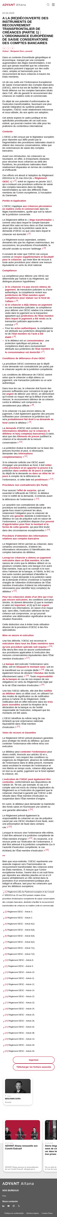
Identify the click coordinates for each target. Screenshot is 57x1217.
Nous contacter (10, 1201)
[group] (17, 1091)
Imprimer (34, 1060)
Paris (4, 1196)
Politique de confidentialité (14, 1213)
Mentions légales (33, 1213)
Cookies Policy (47, 1213)
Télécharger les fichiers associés (33, 1067)
